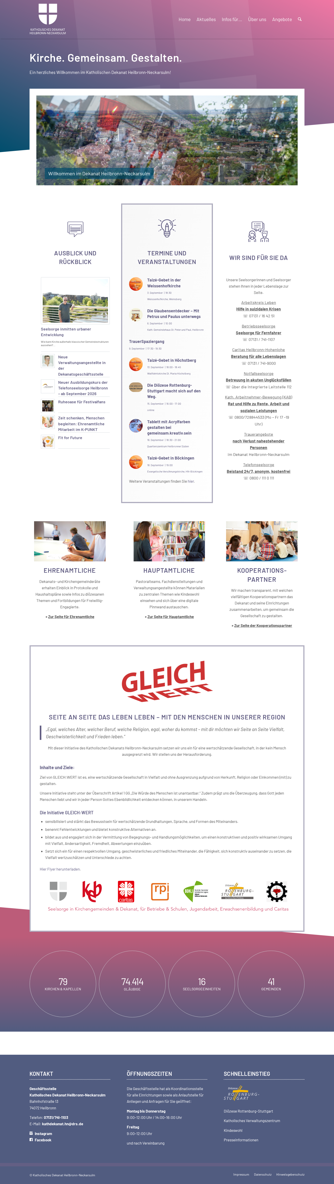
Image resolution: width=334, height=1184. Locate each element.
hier (191, 481)
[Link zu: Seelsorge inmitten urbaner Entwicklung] (75, 301)
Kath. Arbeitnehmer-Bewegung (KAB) (258, 396)
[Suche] (299, 19)
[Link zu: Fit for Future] (47, 441)
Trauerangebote (258, 441)
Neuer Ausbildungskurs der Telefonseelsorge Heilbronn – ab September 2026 (83, 388)
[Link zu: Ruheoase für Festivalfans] (47, 405)
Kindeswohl (233, 1130)
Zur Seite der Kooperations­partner (263, 625)
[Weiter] (287, 140)
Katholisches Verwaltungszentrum (252, 1120)
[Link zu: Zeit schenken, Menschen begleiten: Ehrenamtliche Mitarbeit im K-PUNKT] (47, 422)
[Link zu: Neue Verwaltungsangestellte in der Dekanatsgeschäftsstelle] (47, 361)
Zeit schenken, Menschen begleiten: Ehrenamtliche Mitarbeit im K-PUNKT (81, 423)
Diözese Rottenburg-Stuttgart (248, 1111)
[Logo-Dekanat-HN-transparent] (48, 19)
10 (181, 181)
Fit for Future (70, 437)
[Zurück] (46, 140)
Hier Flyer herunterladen (60, 869)
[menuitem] (185, 19)
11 (185, 181)
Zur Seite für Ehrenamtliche (71, 616)
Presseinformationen (241, 1140)
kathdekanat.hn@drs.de (62, 1123)
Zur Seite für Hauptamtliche (170, 616)
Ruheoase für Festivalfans (81, 401)
